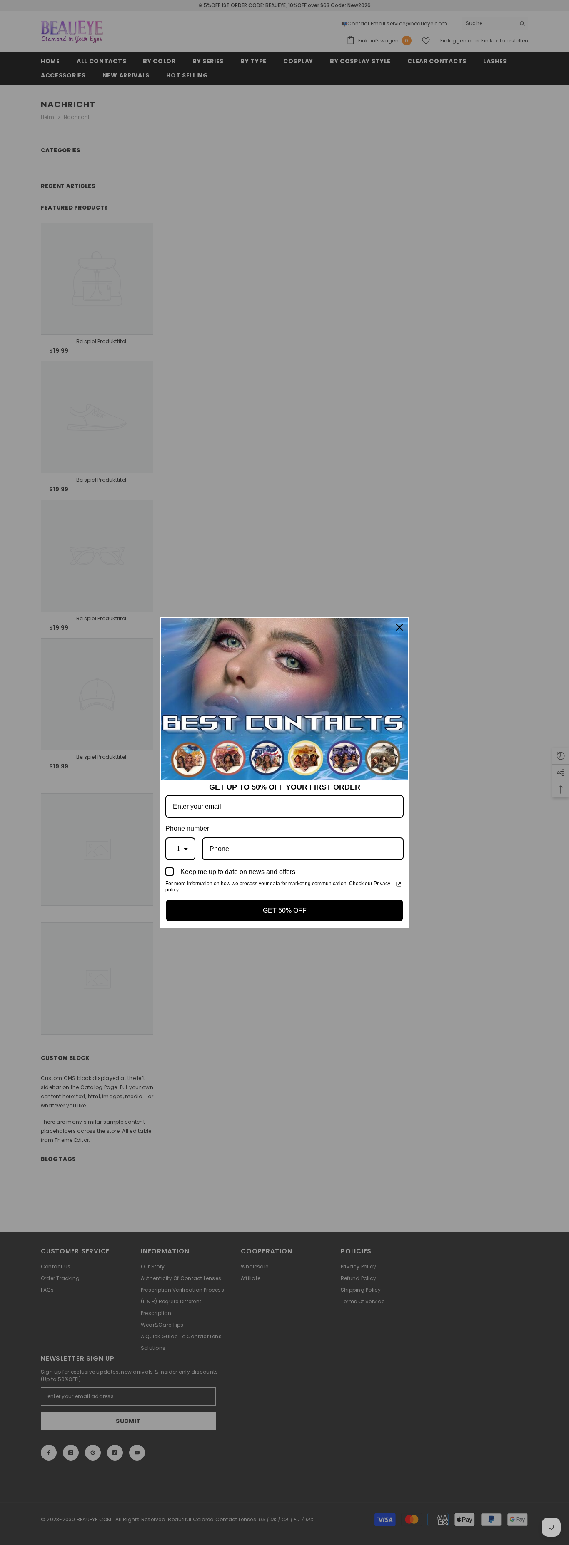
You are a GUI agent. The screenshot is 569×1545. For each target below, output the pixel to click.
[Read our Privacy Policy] (399, 884)
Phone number (187, 828)
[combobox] (180, 848)
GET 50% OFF (285, 910)
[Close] (399, 627)
